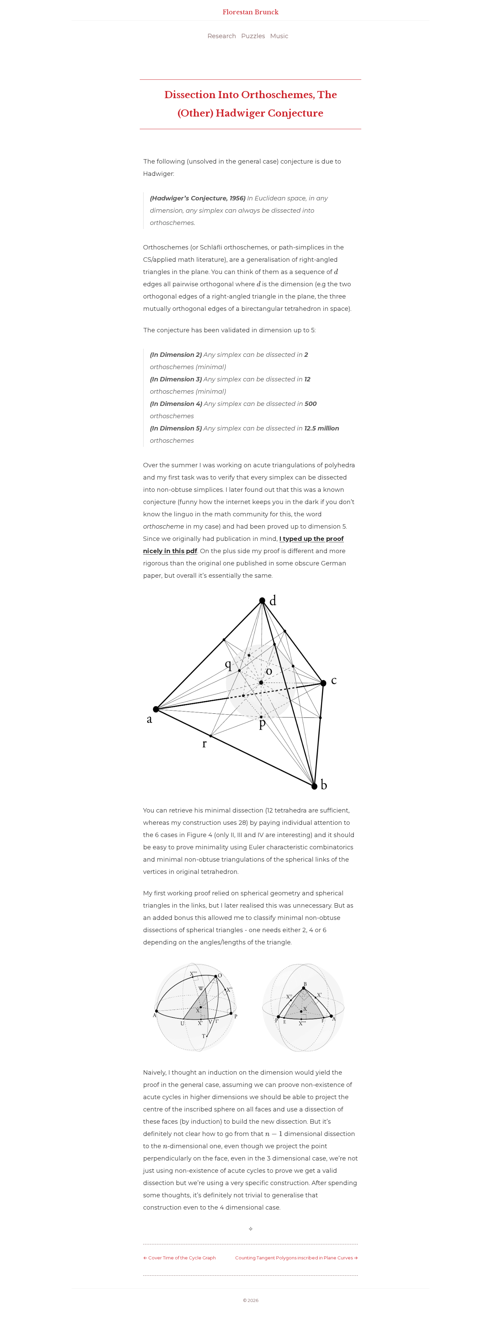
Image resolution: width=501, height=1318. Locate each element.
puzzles (253, 36)
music (279, 36)
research (222, 36)
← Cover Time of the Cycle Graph (179, 1257)
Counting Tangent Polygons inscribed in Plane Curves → (296, 1257)
